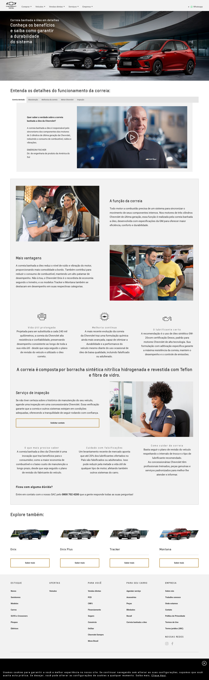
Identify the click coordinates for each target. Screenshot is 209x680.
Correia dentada (18, 100)
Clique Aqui (158, 675)
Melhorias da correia (49, 100)
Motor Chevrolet (67, 100)
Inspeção (80, 100)
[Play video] (132, 137)
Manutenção (33, 100)
